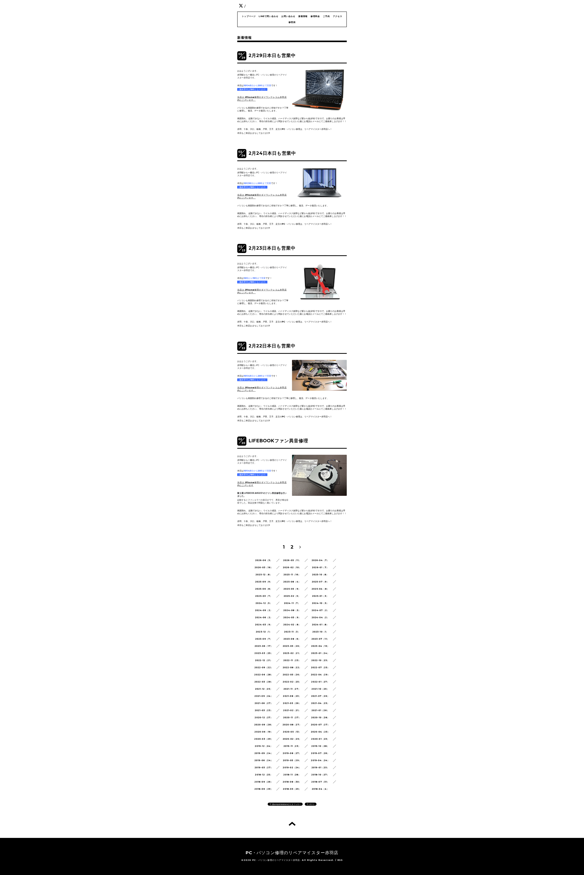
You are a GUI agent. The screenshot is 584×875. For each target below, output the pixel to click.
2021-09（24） (263, 696)
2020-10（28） (320, 717)
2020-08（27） (292, 724)
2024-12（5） (263, 603)
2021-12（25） (263, 689)
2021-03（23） (264, 710)
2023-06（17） (264, 646)
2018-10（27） (320, 774)
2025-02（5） (292, 596)
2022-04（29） (320, 674)
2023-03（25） (263, 653)
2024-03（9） (263, 624)
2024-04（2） (320, 617)
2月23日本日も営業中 (272, 248)
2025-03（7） (263, 596)
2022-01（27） (320, 681)
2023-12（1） (264, 631)
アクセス (337, 16)
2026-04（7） (320, 560)
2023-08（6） (292, 639)
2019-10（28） (320, 746)
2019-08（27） (292, 753)
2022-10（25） (320, 660)
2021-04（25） (320, 703)
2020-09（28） (263, 724)
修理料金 (315, 16)
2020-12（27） (264, 717)
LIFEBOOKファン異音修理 (278, 441)
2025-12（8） (263, 574)
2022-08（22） (292, 667)
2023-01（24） (320, 653)
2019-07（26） (320, 753)
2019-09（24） (263, 753)
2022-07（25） (320, 667)
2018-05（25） (292, 789)
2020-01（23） (320, 739)
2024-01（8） (320, 624)
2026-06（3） (263, 560)
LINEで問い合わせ (268, 16)
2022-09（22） (263, 667)
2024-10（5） (320, 603)
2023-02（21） (292, 653)
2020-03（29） (263, 739)
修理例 (292, 22)
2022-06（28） (263, 674)
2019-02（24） (292, 767)
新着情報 (303, 16)
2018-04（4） (320, 789)
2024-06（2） (263, 617)
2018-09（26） (263, 781)
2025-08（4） (292, 581)
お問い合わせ (288, 16)
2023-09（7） (263, 639)
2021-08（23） (292, 696)
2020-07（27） (320, 724)
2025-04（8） (320, 588)
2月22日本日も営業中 (272, 346)
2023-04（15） (320, 646)
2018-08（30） (292, 781)
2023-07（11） (320, 639)
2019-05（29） (292, 760)
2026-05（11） (292, 560)
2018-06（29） (263, 789)
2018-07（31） (320, 781)
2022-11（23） (292, 660)
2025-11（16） (292, 574)
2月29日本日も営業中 (272, 55)
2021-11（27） (292, 689)
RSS (340, 860)
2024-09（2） (263, 610)
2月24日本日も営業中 (272, 153)
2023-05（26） (292, 646)
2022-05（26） (292, 674)
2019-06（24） (263, 760)
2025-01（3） (320, 596)
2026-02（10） (292, 567)
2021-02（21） (292, 710)
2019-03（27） (264, 767)
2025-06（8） (263, 588)
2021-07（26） (320, 696)
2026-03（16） (264, 567)
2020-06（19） (263, 731)
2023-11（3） (292, 631)
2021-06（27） (264, 703)
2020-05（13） (292, 731)
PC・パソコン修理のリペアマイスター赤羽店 (292, 852)
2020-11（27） (292, 717)
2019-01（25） (320, 767)
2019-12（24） (264, 746)
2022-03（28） (263, 681)
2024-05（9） (292, 617)
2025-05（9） (292, 588)
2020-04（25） (320, 731)
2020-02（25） (292, 739)
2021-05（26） (292, 703)
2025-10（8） (320, 574)
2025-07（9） (320, 581)
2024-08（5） (292, 610)
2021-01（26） (320, 710)
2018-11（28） (292, 774)
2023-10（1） (320, 631)
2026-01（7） (320, 567)
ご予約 (326, 16)
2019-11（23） (292, 746)
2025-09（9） (263, 581)
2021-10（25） (320, 689)
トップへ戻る (292, 824)
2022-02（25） (292, 681)
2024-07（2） (320, 610)
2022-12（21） (263, 660)
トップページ (249, 16)
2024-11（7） (292, 603)
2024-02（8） (292, 624)
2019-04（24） (320, 760)
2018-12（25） (263, 774)
